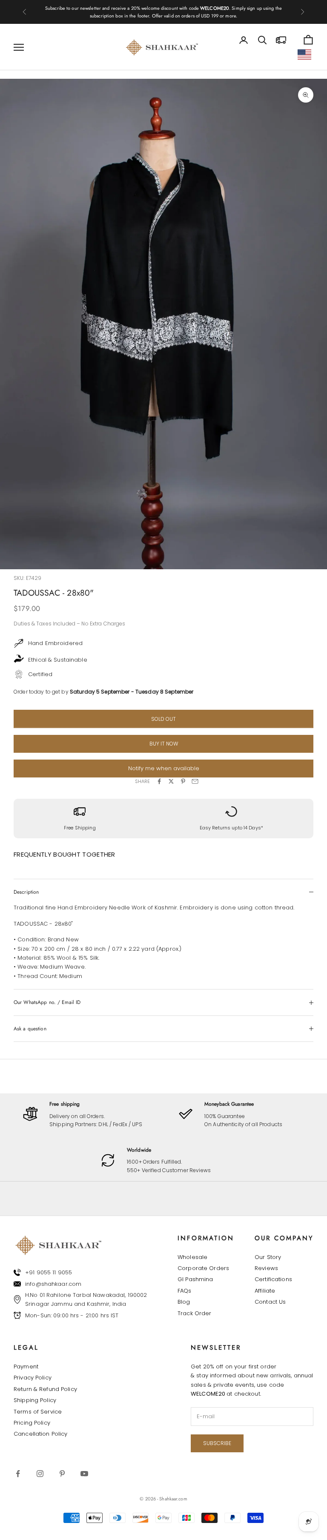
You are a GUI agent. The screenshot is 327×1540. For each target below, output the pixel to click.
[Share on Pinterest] (183, 781)
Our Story (268, 1257)
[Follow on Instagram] (40, 1473)
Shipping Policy (35, 1400)
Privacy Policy (33, 1378)
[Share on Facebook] (159, 781)
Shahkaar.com (173, 1498)
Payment (26, 1366)
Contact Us (270, 1302)
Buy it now (163, 743)
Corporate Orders (203, 1268)
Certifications (273, 1279)
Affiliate (265, 1291)
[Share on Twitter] (171, 781)
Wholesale (192, 1257)
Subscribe (217, 1443)
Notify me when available (163, 768)
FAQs (185, 1291)
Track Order (194, 1313)
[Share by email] (195, 781)
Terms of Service (38, 1412)
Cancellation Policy (40, 1434)
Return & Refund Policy (45, 1389)
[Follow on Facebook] (18, 1473)
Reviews (266, 1268)
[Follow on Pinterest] (62, 1473)
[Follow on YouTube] (84, 1473)
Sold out (163, 719)
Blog (184, 1302)
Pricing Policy (32, 1423)
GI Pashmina (195, 1279)
